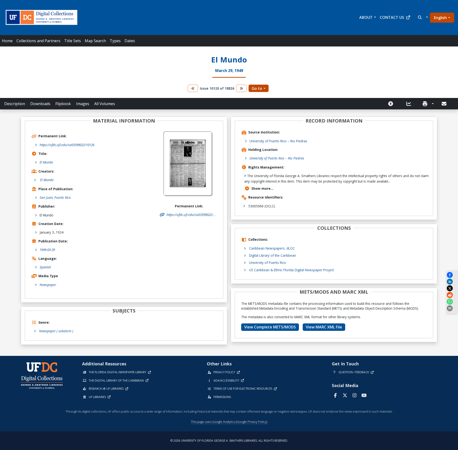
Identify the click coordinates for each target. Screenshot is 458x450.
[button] (422, 17)
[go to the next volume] (241, 88)
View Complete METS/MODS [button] (270, 327)
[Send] (444, 104)
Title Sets (72, 40)
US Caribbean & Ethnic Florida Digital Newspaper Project (291, 270)
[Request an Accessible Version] (392, 103)
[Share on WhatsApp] (452, 302)
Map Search (95, 40)
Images (82, 103)
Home (7, 40)
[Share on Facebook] (452, 275)
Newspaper (48, 284)
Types (115, 40)
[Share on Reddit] (452, 295)
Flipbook (63, 103)
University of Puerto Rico (267, 262)
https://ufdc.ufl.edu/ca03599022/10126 (67, 145)
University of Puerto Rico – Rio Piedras (278, 141)
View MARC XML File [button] (324, 327)
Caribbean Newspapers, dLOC (272, 248)
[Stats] (410, 103)
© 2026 (229, 441)
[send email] (452, 308)
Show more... (262, 188)
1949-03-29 (47, 249)
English (440, 17)
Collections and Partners (38, 40)
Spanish (45, 267)
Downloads (40, 103)
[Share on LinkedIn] (452, 282)
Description (14, 103)
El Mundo (46, 162)
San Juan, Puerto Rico (55, 197)
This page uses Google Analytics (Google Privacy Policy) (229, 421)
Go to (257, 88)
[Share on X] (452, 288)
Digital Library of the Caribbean (272, 255)
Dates (130, 40)
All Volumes (104, 103)
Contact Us (392, 17)
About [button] (366, 17)
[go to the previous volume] (193, 88)
